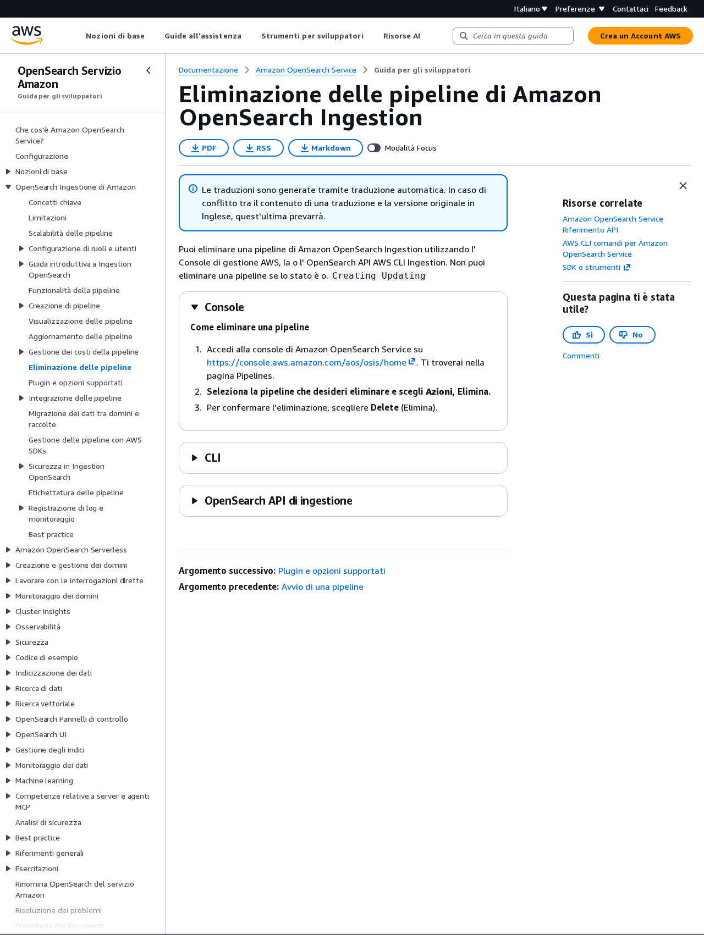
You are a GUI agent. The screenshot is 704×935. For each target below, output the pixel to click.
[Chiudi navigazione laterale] (148, 70)
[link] (422, 69)
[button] (217, 307)
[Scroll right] (429, 36)
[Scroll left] (78, 36)
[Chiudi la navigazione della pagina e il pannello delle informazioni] (683, 186)
